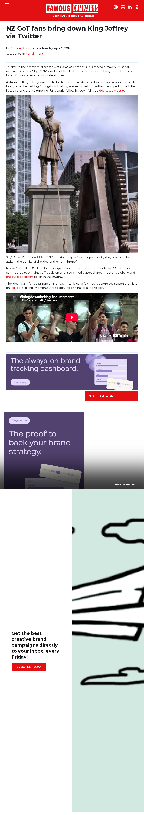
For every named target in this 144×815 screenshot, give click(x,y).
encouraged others (19, 277)
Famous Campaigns (72, 10)
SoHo (14, 288)
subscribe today (29, 666)
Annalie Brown (21, 48)
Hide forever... (126, 484)
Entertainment (32, 53)
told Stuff (41, 257)
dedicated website (112, 90)
